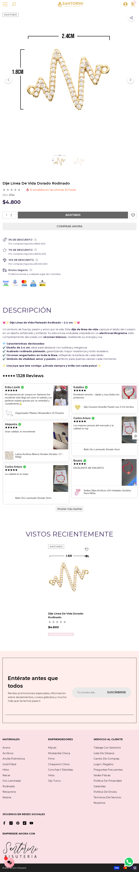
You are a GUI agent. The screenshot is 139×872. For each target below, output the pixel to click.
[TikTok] (24, 823)
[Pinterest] (17, 823)
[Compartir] (131, 17)
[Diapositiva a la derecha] (130, 79)
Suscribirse (116, 692)
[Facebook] (4, 823)
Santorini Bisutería (17, 868)
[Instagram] (11, 823)
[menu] (5, 4)
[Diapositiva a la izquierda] (8, 79)
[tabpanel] (69, 590)
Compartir (131, 17)
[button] (13, 4)
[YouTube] (31, 823)
